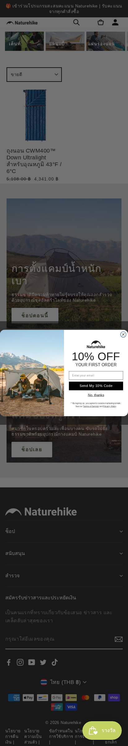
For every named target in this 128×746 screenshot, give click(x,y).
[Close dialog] (123, 334)
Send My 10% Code (96, 386)
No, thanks (96, 395)
